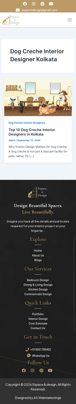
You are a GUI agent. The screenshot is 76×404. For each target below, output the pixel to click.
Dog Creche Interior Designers (27, 122)
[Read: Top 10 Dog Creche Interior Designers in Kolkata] (38, 97)
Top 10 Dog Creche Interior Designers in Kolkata (32, 132)
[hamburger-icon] (69, 20)
